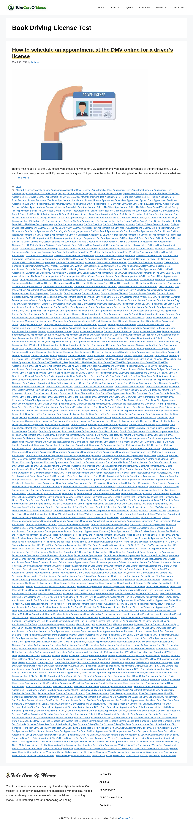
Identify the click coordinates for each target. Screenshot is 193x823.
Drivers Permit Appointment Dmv (101, 569)
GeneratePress (126, 818)
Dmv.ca (165, 517)
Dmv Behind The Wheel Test (83, 362)
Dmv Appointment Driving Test (66, 303)
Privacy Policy (107, 789)
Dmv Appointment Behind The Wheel (76, 297)
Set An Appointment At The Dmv (136, 727)
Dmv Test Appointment (33, 507)
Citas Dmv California (86, 283)
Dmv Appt (148, 355)
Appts (32, 207)
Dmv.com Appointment (153, 524)
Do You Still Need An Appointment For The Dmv (94, 548)
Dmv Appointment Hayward (67, 314)
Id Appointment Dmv (102, 624)
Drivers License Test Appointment (38, 569)
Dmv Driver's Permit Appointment (76, 407)
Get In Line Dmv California (31, 590)
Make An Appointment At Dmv (101, 641)
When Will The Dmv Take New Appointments (152, 741)
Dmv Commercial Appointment (153, 396)
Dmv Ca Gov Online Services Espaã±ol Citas (123, 376)
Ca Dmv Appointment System (57, 221)
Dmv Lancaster (139, 435)
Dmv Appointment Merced (158, 317)
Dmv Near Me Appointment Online (122, 459)
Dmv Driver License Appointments (88, 403)
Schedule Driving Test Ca (90, 724)
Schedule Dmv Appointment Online (55, 717)
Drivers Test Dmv (118, 572)
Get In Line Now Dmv (55, 590)
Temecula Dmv (19, 738)
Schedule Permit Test (165, 724)
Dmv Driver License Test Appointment (125, 403)
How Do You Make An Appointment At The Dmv (64, 597)
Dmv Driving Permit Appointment (56, 417)
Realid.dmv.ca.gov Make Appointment (97, 690)
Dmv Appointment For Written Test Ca (113, 310)
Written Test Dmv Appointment (58, 748)
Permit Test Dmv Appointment (143, 683)
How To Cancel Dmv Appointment (141, 597)
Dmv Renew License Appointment (123, 479)
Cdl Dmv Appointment (51, 279)
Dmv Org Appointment (131, 469)
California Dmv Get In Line (149, 255)
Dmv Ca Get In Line (157, 372)
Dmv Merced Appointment (39, 452)
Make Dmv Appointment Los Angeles (154, 662)
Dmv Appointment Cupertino (141, 300)
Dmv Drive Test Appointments (160, 400)
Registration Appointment (129, 690)
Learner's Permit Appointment (26, 634)
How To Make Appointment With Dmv (158, 610)
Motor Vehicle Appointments (66, 672)
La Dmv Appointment (36, 631)
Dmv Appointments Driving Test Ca (42, 348)
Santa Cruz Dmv (50, 703)
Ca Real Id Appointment (37, 238)
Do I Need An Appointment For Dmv (29, 534)
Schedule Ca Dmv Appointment (27, 714)
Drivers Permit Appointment (70, 569)
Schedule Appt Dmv (137, 710)
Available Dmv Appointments (50, 207)
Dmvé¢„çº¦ (104, 531)
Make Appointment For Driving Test (109, 659)
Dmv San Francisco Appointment (73, 490)
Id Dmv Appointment (123, 624)
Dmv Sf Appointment (88, 503)
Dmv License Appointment (161, 438)
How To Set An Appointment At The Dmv (130, 621)
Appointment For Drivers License (28, 197)
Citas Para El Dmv (107, 283)
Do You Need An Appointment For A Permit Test (110, 541)
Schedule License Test (143, 724)
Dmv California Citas (34, 386)
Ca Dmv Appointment (71, 217)
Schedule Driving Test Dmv (117, 724)
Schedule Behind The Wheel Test (164, 710)
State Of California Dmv (152, 734)
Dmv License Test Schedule (88, 441)
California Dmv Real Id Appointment (145, 262)
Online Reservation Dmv (80, 679)
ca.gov (79, 238)
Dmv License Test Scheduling (118, 441)
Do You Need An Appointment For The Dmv (76, 545)
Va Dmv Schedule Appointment (91, 738)
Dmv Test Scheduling (105, 507)
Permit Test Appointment (85, 683)
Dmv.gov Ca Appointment (77, 528)
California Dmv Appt (51, 252)
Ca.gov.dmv (89, 238)
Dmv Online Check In (41, 469)
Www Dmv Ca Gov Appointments (90, 748)
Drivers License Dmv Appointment (105, 565)
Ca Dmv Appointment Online (131, 217)
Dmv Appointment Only (31, 324)
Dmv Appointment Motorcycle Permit (81, 321)
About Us (115, 7)
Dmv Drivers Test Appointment (40, 414)
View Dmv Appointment (153, 738)
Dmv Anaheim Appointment (25, 290)
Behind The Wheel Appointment (111, 207)
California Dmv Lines (52, 259)
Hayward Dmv (145, 590)
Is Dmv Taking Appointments (56, 628)
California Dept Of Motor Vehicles (28, 245)
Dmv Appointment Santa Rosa (63, 338)
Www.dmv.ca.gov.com (137, 755)
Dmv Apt (103, 359)
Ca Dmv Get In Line (47, 228)
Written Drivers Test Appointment (101, 745)
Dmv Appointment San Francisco (139, 334)
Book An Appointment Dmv (80, 214)
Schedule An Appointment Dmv (122, 707)
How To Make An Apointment (104, 603)
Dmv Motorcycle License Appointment (44, 455)
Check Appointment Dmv (126, 279)
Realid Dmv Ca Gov (35, 690)
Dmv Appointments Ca (74, 345)
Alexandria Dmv (23, 190)
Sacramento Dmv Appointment (81, 697)
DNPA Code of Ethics (111, 797)
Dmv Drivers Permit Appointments (155, 410)
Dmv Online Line (61, 469)
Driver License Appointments (88, 555)
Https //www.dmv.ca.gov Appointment (56, 624)
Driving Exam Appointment (97, 576)
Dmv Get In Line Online (157, 428)
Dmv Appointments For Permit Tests (118, 348)
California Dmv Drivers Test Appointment (74, 255)
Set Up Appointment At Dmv (123, 731)
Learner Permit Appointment (130, 631)
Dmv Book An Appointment (100, 366)
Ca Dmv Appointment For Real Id (99, 217)
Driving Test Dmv (95, 583)
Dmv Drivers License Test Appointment (117, 410)
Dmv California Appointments (138, 383)
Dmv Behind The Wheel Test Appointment (118, 362)
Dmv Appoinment (20, 293)
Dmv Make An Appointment (74, 445)
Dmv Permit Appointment (156, 469)
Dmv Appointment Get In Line (38, 314)
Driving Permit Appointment (88, 579)
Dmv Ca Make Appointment (25, 379)
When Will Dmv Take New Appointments (108, 741)
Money (159, 7)
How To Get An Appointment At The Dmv (78, 600)
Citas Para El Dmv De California (133, 283)
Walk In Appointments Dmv (31, 741)
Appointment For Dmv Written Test (162, 193)
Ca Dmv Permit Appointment (105, 231)
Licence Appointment (88, 634)
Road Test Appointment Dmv (124, 693)
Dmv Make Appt (170, 448)
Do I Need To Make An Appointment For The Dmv (146, 534)
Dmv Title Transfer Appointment (133, 507)
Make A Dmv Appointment (47, 638)
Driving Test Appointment (148, 579)
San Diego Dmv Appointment (163, 697)
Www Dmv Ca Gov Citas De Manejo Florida (156, 748)
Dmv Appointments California (101, 345)
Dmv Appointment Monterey (48, 321)
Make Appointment (70, 655)
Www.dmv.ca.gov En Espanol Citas (73, 755)
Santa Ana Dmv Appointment (26, 703)
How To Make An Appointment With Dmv (38, 610)
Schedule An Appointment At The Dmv (87, 707)
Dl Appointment (166, 286)
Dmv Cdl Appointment (130, 390)
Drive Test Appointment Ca (39, 552)
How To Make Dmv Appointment (28, 614)
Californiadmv (59, 272)
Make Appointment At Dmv (94, 655)
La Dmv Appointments (58, 631)
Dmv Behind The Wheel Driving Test (50, 362)
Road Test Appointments (151, 693)
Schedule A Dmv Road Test (103, 703)
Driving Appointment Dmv (70, 576)
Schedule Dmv (51, 714)
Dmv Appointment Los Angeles (77, 317)
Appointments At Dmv (61, 203)
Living (18, 186)
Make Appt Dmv (45, 662)
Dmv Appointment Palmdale (122, 324)
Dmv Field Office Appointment (113, 424)
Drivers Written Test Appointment (40, 576)
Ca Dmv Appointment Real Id (160, 217)
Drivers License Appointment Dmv (39, 565)
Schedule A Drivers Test (129, 703)
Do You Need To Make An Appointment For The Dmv (44, 548)
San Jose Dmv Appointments (129, 700)
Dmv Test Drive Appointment (60, 507)
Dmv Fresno (162, 424)
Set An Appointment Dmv (165, 727)
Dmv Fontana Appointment (142, 424)
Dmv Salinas (155, 486)
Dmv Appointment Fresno (145, 310)
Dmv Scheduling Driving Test (113, 500)
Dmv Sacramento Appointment (132, 486)
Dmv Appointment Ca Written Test (134, 297)
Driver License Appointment (25, 555)
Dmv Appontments (133, 355)
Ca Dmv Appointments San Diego (113, 221)
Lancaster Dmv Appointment (101, 631)
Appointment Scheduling (114, 200)
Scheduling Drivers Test (79, 727)
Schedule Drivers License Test (124, 721)
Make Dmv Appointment (123, 662)
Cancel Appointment (51, 276)
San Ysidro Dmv (171, 700)
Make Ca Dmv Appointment (96, 662)
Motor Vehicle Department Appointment (100, 672)
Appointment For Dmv (133, 193)
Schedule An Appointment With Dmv (156, 707)
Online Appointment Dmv (126, 676)
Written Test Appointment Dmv (27, 748)
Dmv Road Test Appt (51, 486)
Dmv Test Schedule (84, 507)
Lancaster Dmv (78, 631)
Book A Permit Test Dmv (24, 214)
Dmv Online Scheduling (107, 469)
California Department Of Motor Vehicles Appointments (145, 241)
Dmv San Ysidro (35, 493)
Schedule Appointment (23, 710)
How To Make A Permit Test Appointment (69, 603)
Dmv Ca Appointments (37, 369)
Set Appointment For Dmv (72, 731)
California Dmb (53, 245)
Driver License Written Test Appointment (96, 559)
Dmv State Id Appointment (154, 503)
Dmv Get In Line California (109, 428)
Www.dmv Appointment (119, 752)
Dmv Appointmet (170, 352)
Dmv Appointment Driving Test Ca (98, 303)
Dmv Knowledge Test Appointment (114, 435)
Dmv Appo (135, 290)
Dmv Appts (75, 359)
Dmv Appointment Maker (132, 317)
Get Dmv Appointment (114, 586)
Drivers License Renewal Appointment (142, 565)
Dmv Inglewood (88, 435)
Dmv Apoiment (56, 290)
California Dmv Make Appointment (118, 259)
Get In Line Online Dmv (78, 590)
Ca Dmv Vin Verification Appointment (83, 234)
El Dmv (29, 586)
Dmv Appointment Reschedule (88, 331)
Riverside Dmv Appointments (70, 693)
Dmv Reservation (97, 483)
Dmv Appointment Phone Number (79, 328)
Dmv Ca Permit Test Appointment (57, 379)
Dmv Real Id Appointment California (111, 476)
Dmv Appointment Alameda (114, 293)
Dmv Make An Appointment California (139, 445)
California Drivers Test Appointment (43, 269)
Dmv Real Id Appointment (80, 476)
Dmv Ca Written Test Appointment (153, 379)
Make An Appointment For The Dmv (137, 648)
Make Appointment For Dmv (41, 659)
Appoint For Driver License (77, 190)
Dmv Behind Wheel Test (74, 366)
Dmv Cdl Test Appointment (155, 390)
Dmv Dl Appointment (88, 400)
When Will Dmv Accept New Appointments (66, 741)
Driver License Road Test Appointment (160, 555)
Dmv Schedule (84, 493)
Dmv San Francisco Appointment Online (110, 490)
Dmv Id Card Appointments (159, 431)
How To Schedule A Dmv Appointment (103, 614)
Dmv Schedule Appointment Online (29, 497)
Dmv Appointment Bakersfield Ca (40, 297)
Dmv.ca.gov (47, 521)
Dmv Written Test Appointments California (140, 517)
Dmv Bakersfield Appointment (123, 359)
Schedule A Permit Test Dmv (157, 703)
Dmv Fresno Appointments (46, 428)
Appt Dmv (121, 203)
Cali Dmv (138, 238)
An (33, 190)
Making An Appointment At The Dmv (128, 669)
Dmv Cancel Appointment (106, 390)
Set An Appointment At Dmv (105, 727)
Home (101, 7)
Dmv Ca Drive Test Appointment (96, 372)
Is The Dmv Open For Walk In (86, 628)
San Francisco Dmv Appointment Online (65, 700)
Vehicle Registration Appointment (124, 738)
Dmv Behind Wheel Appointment (45, 366)
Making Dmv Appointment (25, 672)
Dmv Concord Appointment (63, 400)
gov (108, 590)
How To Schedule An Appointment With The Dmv (145, 617)
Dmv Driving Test (81, 417)
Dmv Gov (32, 431)
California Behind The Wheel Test (59, 241)
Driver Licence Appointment (160, 552)
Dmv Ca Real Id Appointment (89, 379)
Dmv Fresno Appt (69, 428)
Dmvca (67, 531)
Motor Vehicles (128, 672)
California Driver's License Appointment (120, 266)
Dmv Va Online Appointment (163, 507)
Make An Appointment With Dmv (45, 652)
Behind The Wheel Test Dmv (138, 210)
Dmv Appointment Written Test (27, 345)
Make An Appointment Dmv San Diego (153, 645)
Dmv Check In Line (84, 393)
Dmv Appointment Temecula (142, 341)
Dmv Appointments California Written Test (137, 345)
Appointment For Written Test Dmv (40, 200)
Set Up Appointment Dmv (150, 731)
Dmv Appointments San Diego (146, 352)
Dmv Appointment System (114, 341)
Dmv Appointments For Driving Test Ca (80, 348)
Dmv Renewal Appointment (154, 479)
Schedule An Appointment (54, 707)
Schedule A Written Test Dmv (26, 707)
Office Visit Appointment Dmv (98, 676)
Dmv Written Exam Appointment (95, 514)
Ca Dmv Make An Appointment (126, 228)
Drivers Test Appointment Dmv (67, 572)
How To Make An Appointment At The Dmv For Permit (64, 607)
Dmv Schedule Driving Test (149, 497)
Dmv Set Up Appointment (63, 503)
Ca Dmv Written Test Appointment (119, 234)
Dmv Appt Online (60, 359)
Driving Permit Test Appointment (119, 579)
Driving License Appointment (26, 579)
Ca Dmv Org (56, 231)
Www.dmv (101, 752)
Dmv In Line (43, 435)
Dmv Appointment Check (50, 300)
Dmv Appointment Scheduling (151, 338)
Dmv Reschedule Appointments (71, 483)
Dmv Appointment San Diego (74, 334)
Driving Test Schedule (146, 583)
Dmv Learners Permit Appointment (63, 438)
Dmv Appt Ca (161, 355)
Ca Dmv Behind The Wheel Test (161, 221)
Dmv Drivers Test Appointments (72, 414)
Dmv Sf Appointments (110, 503)
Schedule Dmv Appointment (73, 714)
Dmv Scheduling (89, 500)
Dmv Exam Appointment (57, 424)
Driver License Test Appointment (28, 559)
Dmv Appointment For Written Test (76, 310)
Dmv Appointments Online (49, 352)
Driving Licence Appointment (125, 576)
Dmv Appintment (120, 290)
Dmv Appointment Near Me (114, 321)
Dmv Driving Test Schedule (161, 421)
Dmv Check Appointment (46, 393)
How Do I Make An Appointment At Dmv (94, 593)
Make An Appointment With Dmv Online (123, 652)
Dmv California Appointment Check (68, 383)
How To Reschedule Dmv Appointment (64, 614)
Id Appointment (83, 624)
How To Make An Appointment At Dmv (138, 603)
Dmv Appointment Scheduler (122, 338)
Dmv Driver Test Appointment (43, 407)
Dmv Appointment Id (92, 314)
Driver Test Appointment (129, 559)
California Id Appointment (109, 269)
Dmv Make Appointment (44, 448)
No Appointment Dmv (54, 676)
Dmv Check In (67, 393)
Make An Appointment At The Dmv (134, 641)
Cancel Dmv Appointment (100, 276)
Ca (58, 217)
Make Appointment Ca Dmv (121, 655)
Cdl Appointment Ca (29, 279)
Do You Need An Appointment (71, 541)
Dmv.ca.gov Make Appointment (41, 524)
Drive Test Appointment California (69, 552)
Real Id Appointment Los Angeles (116, 686)
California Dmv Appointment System (117, 248)
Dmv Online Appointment (46, 465)
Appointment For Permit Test (119, 197)
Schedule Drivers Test (151, 721)
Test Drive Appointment (39, 738)
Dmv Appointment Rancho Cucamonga (117, 328)
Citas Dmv (70, 283)
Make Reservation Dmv (68, 669)
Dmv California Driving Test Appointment (93, 386)
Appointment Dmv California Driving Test (42, 193)
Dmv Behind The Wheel (151, 359)
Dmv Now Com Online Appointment (87, 462)
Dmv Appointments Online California (81, 352)
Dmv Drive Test (107, 400)
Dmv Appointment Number (142, 321)
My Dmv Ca (37, 676)
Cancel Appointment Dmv (74, 276)
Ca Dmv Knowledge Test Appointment (91, 228)
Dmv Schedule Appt (57, 497)
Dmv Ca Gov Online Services (85, 376)
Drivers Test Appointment (38, 572)
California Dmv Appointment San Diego (39, 248)
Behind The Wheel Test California (107, 210)
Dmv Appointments (52, 345)
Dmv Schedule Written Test (66, 500)
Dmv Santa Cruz (52, 493)
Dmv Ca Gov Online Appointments (52, 376)
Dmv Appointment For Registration (41, 310)
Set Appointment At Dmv (24, 731)
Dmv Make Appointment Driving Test (110, 448)
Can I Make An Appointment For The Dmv (143, 272)
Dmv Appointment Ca (106, 297)
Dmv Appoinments (39, 293)
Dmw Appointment (120, 531)
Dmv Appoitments (76, 355)
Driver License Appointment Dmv (56, 555)
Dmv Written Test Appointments (103, 517)
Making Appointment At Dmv (161, 669)
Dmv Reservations (142, 483)
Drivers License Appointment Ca (135, 562)
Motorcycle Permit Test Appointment (154, 672)
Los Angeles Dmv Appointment (155, 634)
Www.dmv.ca (138, 752)
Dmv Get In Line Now (134, 428)
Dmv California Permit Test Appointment (31, 390)
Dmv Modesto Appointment (66, 452)
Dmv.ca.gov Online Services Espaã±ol (110, 524)
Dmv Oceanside (114, 462)
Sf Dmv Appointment (69, 734)
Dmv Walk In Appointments (37, 514)
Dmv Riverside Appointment (166, 483)
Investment (144, 7)
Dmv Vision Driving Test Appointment (129, 510)
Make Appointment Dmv (148, 655)
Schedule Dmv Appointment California (139, 714)
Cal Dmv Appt (126, 238)
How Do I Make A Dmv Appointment (55, 593)
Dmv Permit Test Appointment (74, 472)
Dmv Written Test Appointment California (66, 517)
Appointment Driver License (108, 193)
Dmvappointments (54, 531)
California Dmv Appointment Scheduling (78, 248)
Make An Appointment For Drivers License (59, 648)
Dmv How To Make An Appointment (79, 431)
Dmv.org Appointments (102, 528)
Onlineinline (99, 679)
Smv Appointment (109, 734)
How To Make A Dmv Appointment (116, 600)
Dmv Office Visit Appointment (163, 462)
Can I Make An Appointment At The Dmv (102, 272)
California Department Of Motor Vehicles (97, 241)
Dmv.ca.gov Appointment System (96, 521)
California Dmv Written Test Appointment (79, 266)
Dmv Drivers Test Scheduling (103, 414)
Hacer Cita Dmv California (124, 590)
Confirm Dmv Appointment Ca (27, 286)
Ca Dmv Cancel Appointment (68, 224)
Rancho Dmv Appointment (39, 686)
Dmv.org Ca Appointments (141, 528)
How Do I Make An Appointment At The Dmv (136, 593)
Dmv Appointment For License (110, 307)
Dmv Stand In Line (131, 503)
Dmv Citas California (159, 393)
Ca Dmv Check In (93, 224)
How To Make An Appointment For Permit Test (114, 607)
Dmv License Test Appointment (58, 441)
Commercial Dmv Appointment (165, 283)
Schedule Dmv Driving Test (147, 717)
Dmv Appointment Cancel (24, 300)
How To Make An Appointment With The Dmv (81, 610)
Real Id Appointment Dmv (86, 686)
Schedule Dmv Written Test (64, 721)
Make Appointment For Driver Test (73, 659)
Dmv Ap (44, 290)
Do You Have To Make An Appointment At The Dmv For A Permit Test (90, 538)
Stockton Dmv (172, 734)
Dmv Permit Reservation (46, 472)
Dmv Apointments (91, 290)
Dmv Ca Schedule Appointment (119, 379)
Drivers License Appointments (72, 565)
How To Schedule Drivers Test (95, 621)
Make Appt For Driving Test (68, 662)
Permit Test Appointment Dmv (113, 683)
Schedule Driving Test (66, 724)
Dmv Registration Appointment (90, 479)
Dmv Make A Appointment (47, 445)
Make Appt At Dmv (27, 662)
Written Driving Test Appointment (134, 745)
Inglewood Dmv (141, 624)
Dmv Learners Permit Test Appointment (100, 438)
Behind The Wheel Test (41, 210)
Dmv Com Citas (128, 396)
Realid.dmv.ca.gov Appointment (62, 690)
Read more (22, 177)
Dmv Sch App (69, 493)
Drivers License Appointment (103, 562)
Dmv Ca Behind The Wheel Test (63, 372)
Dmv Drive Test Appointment (130, 400)
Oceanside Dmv (74, 676)
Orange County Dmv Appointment (122, 679)
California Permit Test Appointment (139, 269)
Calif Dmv (149, 238)
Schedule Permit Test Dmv (25, 727)
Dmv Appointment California (166, 297)
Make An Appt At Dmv (29, 655)
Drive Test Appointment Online (131, 552)
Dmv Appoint (56, 293)
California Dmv (69, 245)
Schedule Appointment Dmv (80, 710)
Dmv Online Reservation (82, 469)
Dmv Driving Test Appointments (88, 421)
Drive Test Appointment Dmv (101, 552)
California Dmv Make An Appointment (81, 259)
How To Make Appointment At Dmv (121, 610)
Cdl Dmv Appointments (74, 279)
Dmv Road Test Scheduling (102, 486)
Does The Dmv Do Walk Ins (132, 548)
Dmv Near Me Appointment (90, 459)
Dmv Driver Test (20, 407)
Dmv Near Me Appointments (154, 459)
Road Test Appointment (97, 693)
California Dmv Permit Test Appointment (75, 262)
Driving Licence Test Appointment (157, 576)
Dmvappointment (35, 531)
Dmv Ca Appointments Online (99, 369)
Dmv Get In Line (87, 428)
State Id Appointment (129, 734)
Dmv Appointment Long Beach (45, 317)
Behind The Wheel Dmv (140, 207)
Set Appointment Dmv (48, 731)
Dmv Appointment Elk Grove (160, 303)
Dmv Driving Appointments (159, 414)
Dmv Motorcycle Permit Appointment (82, 455)
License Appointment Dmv (112, 634)
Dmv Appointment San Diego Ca (106, 334)
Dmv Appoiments (166, 290)
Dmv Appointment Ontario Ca (58, 324)
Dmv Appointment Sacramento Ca (42, 334)
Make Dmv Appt (150, 665)
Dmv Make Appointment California (74, 448)
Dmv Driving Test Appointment (106, 417)
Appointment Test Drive (165, 200)
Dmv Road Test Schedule (75, 486)
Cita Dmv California (53, 283)
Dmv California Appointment (36, 383)
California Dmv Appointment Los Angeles (126, 245)
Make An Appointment (74, 641)
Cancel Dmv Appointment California (132, 276)
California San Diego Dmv (38, 272)
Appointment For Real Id (146, 197)
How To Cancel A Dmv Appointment (106, 597)
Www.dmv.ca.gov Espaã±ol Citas (108, 755)
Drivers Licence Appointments (73, 562)
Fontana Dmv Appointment (62, 586)
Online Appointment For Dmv (153, 676)
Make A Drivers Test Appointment (150, 638)
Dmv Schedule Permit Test (39, 500)
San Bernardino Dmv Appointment (114, 697)
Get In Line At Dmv (135, 586)
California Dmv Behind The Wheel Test (81, 252)
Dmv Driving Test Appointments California (126, 421)
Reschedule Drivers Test (24, 693)
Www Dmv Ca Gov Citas (120, 748)
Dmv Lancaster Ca (157, 435)
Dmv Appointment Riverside (117, 331)
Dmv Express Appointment (84, 424)
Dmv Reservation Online (119, 483)
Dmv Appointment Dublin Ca (130, 303)
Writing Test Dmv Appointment (69, 745)
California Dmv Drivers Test (39, 255)
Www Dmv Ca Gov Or (84, 752)
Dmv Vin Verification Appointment (93, 510)
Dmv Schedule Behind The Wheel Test (87, 497)
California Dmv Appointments (150, 248)
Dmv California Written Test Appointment (72, 390)
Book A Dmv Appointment (166, 210)
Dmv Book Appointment (126, 366)
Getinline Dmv (98, 590)
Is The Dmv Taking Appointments (118, 628)
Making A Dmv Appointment (95, 669)
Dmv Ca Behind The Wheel (33, 372)
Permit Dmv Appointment (59, 683)
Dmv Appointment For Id (82, 307)
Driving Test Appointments (73, 583)
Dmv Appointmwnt (40, 355)
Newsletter (105, 774)
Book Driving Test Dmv (44, 217)
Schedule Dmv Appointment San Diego (93, 717)
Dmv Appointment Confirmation (111, 300)
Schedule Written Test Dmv (53, 727)
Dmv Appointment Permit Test (47, 328)
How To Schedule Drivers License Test (60, 621)
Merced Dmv (45, 672)
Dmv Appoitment (58, 355)
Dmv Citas (142, 393)
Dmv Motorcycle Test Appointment (161, 455)
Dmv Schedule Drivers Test (121, 497)
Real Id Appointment (63, 686)
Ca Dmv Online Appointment (35, 231)
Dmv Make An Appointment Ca (104, 445)
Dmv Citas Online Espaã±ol (33, 396)
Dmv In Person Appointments (64, 435)
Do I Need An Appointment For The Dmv (68, 534)
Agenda (129, 7)
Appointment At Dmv (102, 190)
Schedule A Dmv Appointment (74, 703)
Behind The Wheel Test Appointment (71, 210)
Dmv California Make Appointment (162, 386)
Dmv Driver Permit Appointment (160, 403)
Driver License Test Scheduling (60, 559)
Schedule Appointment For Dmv (110, 710)
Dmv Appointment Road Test (147, 331)
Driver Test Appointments (154, 559)
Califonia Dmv (162, 238)
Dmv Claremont (100, 396)
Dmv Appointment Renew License (54, 331)
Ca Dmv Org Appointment (77, 231)
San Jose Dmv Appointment (100, 700)
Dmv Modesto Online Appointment (98, 452)
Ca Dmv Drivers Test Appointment (152, 224)
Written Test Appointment (164, 745)
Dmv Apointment (73, 290)
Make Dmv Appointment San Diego (90, 665)
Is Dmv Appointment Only (163, 624)
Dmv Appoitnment (95, 355)
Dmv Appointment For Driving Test (52, 307)
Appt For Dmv (155, 203)
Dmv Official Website (22, 465)
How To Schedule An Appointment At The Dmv (52, 617)
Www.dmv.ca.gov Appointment (161, 752)
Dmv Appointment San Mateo (32, 338)
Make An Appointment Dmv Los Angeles (113, 645)
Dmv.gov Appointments (38, 528)
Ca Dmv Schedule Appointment (48, 234)
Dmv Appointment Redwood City (153, 328)
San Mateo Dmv (153, 700)
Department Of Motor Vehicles (58, 286)
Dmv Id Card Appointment (132, 431)
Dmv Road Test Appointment (26, 486)
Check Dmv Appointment (152, 279)
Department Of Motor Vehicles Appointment (95, 286)
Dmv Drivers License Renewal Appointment (75, 410)
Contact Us (178, 7)
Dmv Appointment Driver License (33, 303)
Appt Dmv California (137, 203)
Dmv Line (139, 441)
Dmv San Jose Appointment (145, 490)
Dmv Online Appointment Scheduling (114, 465)
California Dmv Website (47, 266)
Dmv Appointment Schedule (93, 338)
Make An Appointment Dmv (41, 645)
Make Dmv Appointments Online (125, 665)
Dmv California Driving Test (59, 386)
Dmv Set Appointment (39, 503)
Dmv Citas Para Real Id (79, 396)
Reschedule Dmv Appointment (158, 690)
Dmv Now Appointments (56, 462)
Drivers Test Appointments (96, 572)
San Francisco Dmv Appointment (28, 700)
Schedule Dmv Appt (123, 717)
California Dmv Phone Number (111, 262)
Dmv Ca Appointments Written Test (132, 369)
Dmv (177, 286)
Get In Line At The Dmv (157, 586)
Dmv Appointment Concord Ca (79, 300)
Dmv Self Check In (163, 500)
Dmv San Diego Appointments (40, 490)
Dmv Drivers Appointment (145, 407)
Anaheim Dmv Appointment (49, 190)
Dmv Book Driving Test (150, 366)
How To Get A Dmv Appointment (41, 600)
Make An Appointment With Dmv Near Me (82, 652)
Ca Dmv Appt (137, 221)
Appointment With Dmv (23, 203)
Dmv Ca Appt (157, 369)
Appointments (42, 203)
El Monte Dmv (41, 586)
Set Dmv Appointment (97, 731)
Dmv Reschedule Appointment (40, 483)
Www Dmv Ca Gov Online (59, 752)
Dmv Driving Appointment (131, 414)
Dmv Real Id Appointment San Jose (56, 479)
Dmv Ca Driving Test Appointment (130, 372)
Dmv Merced (18, 452)
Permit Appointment (150, 679)
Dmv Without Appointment (65, 514)
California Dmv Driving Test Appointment (115, 255)
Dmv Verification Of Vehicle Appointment (32, 510)
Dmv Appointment (91, 293)
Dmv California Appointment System (105, 383)
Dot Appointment (156, 548)
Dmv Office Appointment (135, 462)
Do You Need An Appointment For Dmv (154, 541)
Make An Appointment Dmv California (74, 645)
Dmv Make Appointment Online (145, 448)
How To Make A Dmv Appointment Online (154, 600)
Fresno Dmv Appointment (89, 586)
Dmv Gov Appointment (50, 431)
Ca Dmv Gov (65, 228)
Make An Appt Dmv (50, 655)
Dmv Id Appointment (108, 431)
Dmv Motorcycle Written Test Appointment (33, 459)
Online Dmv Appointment (54, 679)
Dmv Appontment (114, 355)
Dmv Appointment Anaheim (142, 293)
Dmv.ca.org (135, 524)
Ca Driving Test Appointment (151, 234)
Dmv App (106, 290)
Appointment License (90, 200)
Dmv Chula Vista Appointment (110, 393)
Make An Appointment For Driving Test (100, 648)
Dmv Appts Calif (90, 359)
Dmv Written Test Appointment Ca (28, 517)
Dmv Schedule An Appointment (136, 493)
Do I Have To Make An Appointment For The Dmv (154, 531)
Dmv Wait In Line (157, 510)
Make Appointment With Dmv (141, 659)
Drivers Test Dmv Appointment (143, 572)
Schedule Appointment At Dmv (50, 710)
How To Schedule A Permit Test (138, 614)
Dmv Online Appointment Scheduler (77, 465)
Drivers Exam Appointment (44, 562)
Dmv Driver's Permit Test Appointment (112, 407)
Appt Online (23, 207)
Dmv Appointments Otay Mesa (115, 352)
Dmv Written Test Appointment (165, 514)
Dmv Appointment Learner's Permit (120, 314)
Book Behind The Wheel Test (133, 214)
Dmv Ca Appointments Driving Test (66, 369)
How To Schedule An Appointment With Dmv (98, 617)
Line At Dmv (133, 634)
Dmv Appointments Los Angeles (153, 348)
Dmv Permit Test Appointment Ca (106, 472)
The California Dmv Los (63, 738)
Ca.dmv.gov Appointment (62, 238)
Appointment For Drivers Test (60, 197)
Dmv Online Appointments (146, 465)
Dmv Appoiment (149, 290)
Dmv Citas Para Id (57, 396)
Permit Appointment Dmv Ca (32, 683)
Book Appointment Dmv (106, 214)
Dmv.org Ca (121, 528)
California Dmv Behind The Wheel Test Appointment (127, 252)
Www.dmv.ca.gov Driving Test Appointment (33, 755)
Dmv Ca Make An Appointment (162, 376)
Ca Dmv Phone (162, 231)
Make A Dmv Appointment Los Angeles (80, 638)
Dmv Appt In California (40, 359)
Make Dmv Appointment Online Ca (55, 665)
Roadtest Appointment (35, 697)
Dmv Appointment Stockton (86, 341)
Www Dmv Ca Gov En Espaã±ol (28, 752)
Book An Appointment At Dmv (51, 214)
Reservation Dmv (46, 693)
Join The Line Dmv (145, 628)
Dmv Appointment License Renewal (156, 314)
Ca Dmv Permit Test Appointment (136, 231)
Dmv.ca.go (34, 521)
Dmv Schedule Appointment (166, 493)
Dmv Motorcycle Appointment (131, 452)
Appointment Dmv (121, 190)
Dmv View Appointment (64, 510)
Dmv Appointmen (72, 293)
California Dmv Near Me (148, 259)
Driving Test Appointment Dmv (44, 583)
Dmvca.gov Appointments (85, 531)
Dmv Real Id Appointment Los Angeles (149, 476)
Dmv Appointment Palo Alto (150, 324)
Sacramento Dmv (55, 697)
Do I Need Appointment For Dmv (105, 534)
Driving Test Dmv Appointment (120, 583)
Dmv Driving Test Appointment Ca (139, 417)
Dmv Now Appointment (31, 462)
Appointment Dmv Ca (142, 190)
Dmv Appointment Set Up (58, 341)
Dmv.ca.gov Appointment (66, 521)
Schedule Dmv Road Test (37, 721)
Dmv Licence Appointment (134, 438)
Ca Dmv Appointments (84, 221)
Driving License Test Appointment (57, 579)
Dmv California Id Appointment (129, 386)
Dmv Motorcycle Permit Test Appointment (122, 455)
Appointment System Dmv (140, 200)
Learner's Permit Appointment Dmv (59, 634)
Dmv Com (114, 396)
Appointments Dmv (82, 203)
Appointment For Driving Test (89, 197)
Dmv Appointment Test (168, 341)
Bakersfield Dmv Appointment (80, 207)
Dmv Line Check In (154, 441)
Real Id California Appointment (148, 686)
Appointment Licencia (68, 200)
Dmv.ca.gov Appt (150, 521)
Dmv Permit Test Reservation (51, 476)
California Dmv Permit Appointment (37, 262)
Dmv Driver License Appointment (54, 403)
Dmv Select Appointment (140, 500)
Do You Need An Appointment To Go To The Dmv (122, 545)
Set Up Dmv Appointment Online (42, 734)
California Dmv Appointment (91, 245)
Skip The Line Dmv (89, 734)
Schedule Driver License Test (93, 721)
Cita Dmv (38, 283)
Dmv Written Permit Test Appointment (130, 514)
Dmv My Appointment (65, 459)
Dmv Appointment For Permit (141, 307)
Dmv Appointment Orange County (90, 324)
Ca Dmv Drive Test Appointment (119, 224)
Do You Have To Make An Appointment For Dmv (148, 538)
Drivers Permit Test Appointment (134, 569)
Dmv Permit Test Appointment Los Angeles (145, 472)
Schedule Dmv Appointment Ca (104, 714)
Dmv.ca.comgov (20, 521)
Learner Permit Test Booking (159, 631)
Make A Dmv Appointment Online (117, 638)
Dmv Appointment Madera (106, 317)
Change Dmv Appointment (100, 279)
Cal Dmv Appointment (107, 238)
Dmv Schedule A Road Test (106, 493)
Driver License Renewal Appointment (122, 555)
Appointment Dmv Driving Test (78, 193)
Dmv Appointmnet (21, 355)
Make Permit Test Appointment (41, 669)
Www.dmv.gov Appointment (162, 755)
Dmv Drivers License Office (39, 410)
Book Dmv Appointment (160, 214)
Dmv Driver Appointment (24, 403)
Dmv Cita (131, 393)
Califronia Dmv (74, 272)
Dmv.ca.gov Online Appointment (73, 524)
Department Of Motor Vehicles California (137, 286)
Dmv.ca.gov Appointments (127, 521)
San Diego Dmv (139, 697)
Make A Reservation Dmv (49, 641)
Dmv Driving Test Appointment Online (53, 421)
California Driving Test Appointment (78, 269)
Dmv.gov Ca (57, 528)
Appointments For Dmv (104, 203)
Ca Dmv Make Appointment (156, 228)
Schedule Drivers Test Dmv (40, 724)
